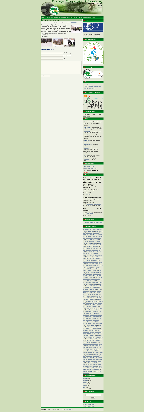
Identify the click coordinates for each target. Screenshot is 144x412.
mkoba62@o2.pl (90, 213)
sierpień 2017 (86, 289)
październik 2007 (94, 357)
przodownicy (86, 383)
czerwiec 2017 (93, 289)
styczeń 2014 (89, 313)
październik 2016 (90, 294)
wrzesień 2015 (89, 301)
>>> (92, 116)
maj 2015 (95, 303)
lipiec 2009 (88, 345)
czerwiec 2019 (86, 277)
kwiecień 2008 (89, 354)
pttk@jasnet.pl (89, 204)
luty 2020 (88, 272)
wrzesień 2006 (86, 366)
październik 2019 (97, 274)
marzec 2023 (96, 251)
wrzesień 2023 (94, 248)
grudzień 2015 (86, 299)
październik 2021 (87, 262)
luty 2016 (92, 297)
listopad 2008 (86, 350)
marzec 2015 (89, 304)
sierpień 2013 (89, 316)
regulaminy (89, 17)
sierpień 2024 (94, 241)
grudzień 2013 (96, 313)
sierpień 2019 (93, 275)
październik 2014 (87, 308)
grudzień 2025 (96, 233)
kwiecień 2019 (98, 277)
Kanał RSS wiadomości (89, 404)
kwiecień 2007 (94, 361)
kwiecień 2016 (98, 296)
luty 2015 (94, 304)
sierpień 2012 (89, 323)
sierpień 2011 (93, 330)
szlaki (64, 17)
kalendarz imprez (82, 17)
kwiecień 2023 (89, 251)
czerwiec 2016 (86, 296)
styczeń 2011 (97, 333)
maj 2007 (88, 361)
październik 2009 (87, 344)
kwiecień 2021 (89, 265)
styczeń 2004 (86, 373)
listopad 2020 (96, 267)
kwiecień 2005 (86, 371)
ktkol (72, 17)
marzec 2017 (93, 291)
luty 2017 (99, 291)
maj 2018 (95, 284)
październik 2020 (87, 268)
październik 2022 (94, 255)
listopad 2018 (93, 280)
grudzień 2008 (96, 349)
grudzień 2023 (89, 246)
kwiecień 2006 (98, 367)
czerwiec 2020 (89, 270)
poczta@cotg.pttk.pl (90, 190)
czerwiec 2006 (86, 367)
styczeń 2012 (94, 327)
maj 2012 (88, 325)
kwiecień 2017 (86, 291)
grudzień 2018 (86, 280)
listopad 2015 (93, 299)
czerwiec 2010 (89, 339)
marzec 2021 (96, 265)
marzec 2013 (96, 318)
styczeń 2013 (89, 320)
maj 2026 (85, 231)
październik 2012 (94, 321)
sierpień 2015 (96, 301)
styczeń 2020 (94, 272)
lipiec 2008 (95, 352)
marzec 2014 (96, 311)
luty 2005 (92, 371)
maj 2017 (99, 289)
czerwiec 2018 (89, 284)
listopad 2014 (96, 306)
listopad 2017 (89, 287)
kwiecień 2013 (89, 318)
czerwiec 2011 (86, 332)
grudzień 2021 (89, 260)
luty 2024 (94, 245)
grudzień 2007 (96, 356)
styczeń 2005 (98, 371)
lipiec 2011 (99, 330)
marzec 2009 (96, 347)
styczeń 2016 (97, 297)
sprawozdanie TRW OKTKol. (90, 168)
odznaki (61, 17)
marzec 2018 (89, 285)
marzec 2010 (89, 340)
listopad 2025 (86, 234)
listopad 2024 (96, 239)
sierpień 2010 (96, 337)
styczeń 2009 (89, 349)
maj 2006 (92, 367)
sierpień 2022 (89, 257)
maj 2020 (95, 270)
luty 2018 (94, 285)
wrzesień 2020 (94, 268)
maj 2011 (92, 332)
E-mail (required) (67, 55)
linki (93, 17)
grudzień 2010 (86, 335)
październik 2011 (96, 328)
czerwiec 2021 (95, 263)
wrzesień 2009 (94, 344)
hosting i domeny (69, 409)
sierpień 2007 (89, 359)
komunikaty (50, 17)
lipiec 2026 (92, 229)
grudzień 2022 (96, 253)
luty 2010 (94, 340)
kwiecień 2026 (91, 231)
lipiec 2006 (99, 366)
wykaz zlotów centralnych (89, 88)
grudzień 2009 (89, 342)
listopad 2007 (86, 357)
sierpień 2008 (89, 352)
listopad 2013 (86, 315)
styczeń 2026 (89, 233)
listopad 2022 (86, 255)
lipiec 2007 (95, 359)
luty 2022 (94, 258)
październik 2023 (87, 248)
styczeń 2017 (86, 292)
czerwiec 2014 (95, 309)
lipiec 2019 (99, 275)
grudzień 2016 (93, 292)
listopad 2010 (93, 335)
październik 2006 (97, 364)
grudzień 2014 (89, 306)
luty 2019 (92, 279)
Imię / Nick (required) (68, 53)
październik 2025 (94, 234)
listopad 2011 (89, 328)
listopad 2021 (96, 260)
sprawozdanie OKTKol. (89, 166)
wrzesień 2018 (89, 282)
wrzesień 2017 (96, 287)
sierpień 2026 (86, 229)
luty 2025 (94, 238)
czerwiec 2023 (95, 250)
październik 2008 (94, 350)
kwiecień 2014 (89, 311)
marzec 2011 (86, 333)
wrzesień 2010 (89, 337)
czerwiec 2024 (89, 243)
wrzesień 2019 (86, 275)
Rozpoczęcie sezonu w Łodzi (50, 20)
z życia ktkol (55, 17)
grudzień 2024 (89, 239)
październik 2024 (87, 241)
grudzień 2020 (89, 267)
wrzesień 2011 (86, 330)
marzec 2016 (86, 297)
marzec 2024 (89, 245)
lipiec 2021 (88, 263)
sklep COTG (88, 194)
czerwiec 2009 (95, 345)
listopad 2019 (89, 274)
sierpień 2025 (89, 236)
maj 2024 (95, 243)
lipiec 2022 (95, 257)
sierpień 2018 (96, 282)
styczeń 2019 (97, 279)
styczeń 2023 (89, 253)
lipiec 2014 (88, 309)
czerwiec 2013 (96, 316)
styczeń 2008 (89, 356)
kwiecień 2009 (89, 347)
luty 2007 (88, 362)
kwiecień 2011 (98, 332)
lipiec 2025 (95, 236)
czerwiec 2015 (89, 303)
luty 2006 (92, 369)
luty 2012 (88, 327)
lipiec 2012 (95, 323)
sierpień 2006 (93, 366)
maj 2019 (92, 277)
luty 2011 (91, 333)
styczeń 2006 (97, 369)
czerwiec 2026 (99, 229)
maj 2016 (92, 296)
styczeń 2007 (94, 362)
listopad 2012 (86, 321)
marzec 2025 (89, 238)
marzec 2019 (86, 279)
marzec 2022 (89, 258)
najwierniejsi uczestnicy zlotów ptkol (93, 86)
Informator (76, 17)
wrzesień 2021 (94, 262)
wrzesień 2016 (97, 294)
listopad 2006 (89, 364)
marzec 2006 (86, 369)
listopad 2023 (96, 246)
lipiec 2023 (88, 250)
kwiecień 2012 (94, 325)
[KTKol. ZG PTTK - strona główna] (72, 15)
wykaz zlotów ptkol (88, 85)
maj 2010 (95, 339)
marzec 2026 (98, 231)
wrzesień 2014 (94, 308)
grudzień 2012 (96, 320)
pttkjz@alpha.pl (97, 204)
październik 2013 (94, 315)
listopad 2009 (96, 342)
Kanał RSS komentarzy (89, 406)
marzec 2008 (96, 354)
